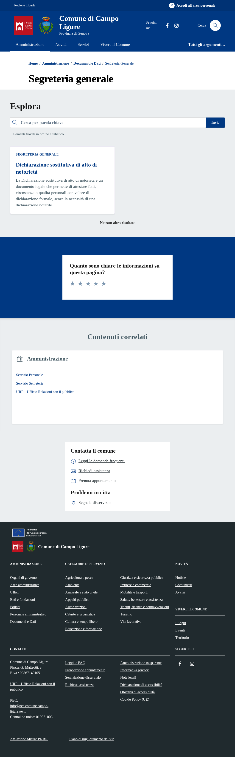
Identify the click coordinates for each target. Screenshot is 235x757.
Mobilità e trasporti (134, 592)
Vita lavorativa (130, 621)
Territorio (182, 637)
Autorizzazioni (76, 607)
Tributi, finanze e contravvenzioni (144, 607)
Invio (215, 122)
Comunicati (183, 585)
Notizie (180, 577)
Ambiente (72, 585)
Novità (61, 44)
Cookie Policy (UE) (134, 699)
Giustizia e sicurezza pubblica (141, 577)
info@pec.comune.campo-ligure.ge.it (29, 708)
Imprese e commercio (135, 585)
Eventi (180, 630)
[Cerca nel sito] (215, 25)
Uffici (14, 592)
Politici (15, 607)
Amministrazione (30, 44)
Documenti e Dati (23, 621)
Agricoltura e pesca (79, 577)
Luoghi (180, 623)
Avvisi (180, 592)
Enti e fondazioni (22, 599)
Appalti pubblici (77, 599)
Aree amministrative (24, 585)
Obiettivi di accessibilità (137, 692)
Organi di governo (23, 577)
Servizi (83, 44)
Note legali (128, 677)
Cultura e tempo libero (81, 621)
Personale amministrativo (28, 614)
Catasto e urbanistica (80, 614)
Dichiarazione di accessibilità (141, 685)
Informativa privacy (134, 670)
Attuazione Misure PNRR (29, 739)
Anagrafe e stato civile (81, 592)
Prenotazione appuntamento (85, 670)
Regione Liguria (24, 5)
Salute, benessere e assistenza (141, 599)
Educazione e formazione (83, 629)
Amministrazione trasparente (141, 663)
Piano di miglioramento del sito (91, 739)
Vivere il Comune (115, 44)
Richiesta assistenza (79, 685)
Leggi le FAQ (75, 663)
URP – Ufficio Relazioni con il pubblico (32, 686)
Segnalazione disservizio (83, 677)
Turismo (126, 614)
